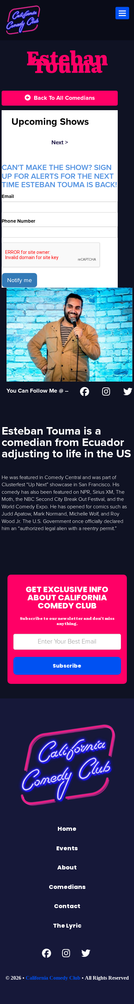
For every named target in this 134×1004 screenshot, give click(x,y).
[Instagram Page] (106, 393)
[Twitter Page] (127, 393)
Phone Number (18, 221)
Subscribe (67, 666)
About (67, 867)
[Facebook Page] (84, 393)
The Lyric (67, 925)
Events (67, 848)
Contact (67, 906)
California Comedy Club (53, 978)
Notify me (19, 280)
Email (8, 196)
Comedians (67, 887)
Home (67, 829)
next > (59, 142)
